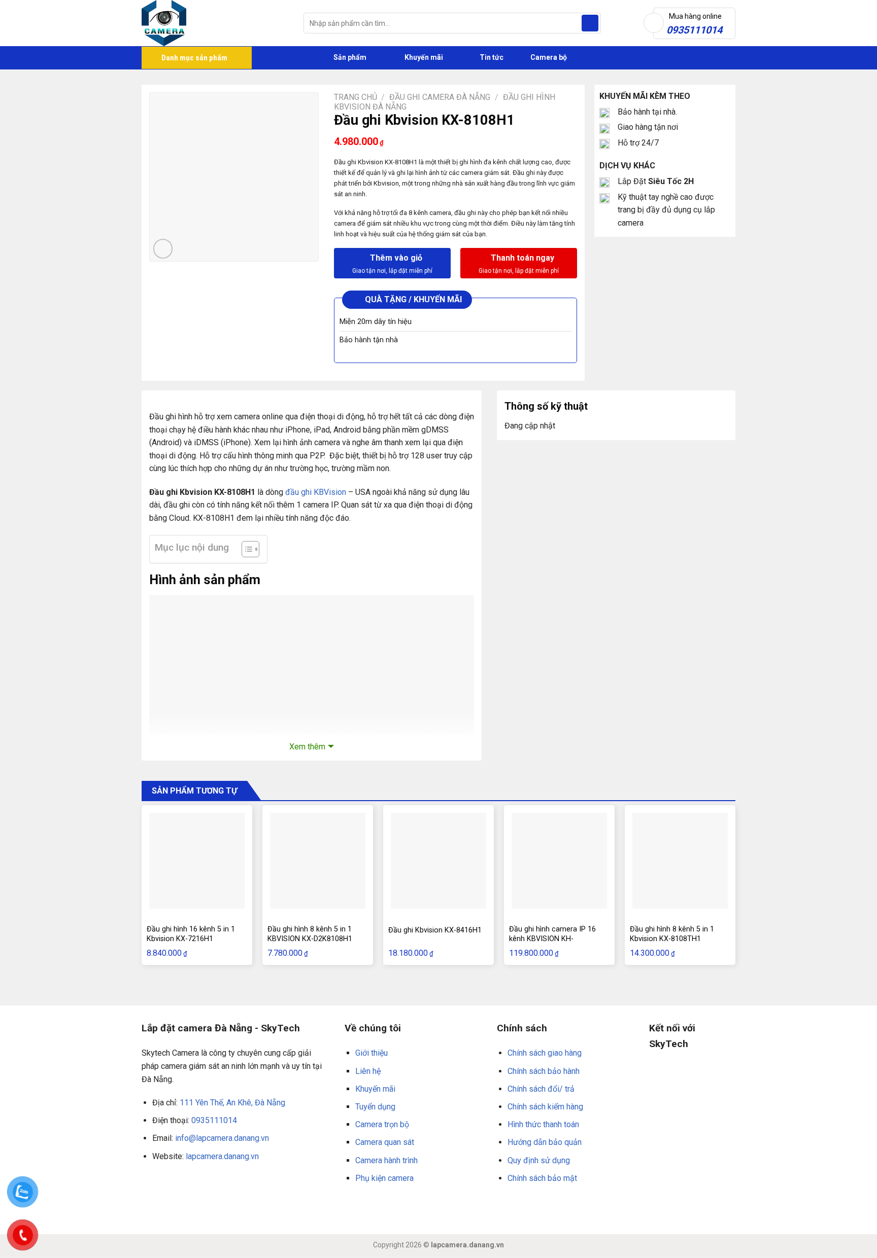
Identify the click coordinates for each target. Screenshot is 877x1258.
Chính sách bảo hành (544, 1071)
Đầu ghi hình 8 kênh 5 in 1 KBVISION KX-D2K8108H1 (309, 934)
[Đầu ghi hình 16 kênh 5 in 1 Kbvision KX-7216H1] (197, 860)
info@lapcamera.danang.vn (222, 1138)
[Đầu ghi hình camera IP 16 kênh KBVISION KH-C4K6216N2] (559, 860)
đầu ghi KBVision (315, 492)
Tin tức (491, 57)
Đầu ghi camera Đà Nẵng (439, 97)
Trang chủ (355, 97)
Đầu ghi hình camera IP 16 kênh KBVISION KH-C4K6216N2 (552, 938)
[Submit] (590, 23)
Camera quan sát (384, 1142)
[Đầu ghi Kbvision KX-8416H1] (438, 860)
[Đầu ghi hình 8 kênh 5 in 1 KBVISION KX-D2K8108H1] (317, 860)
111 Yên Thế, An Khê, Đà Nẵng (232, 1102)
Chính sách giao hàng (545, 1053)
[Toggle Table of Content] (245, 549)
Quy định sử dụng (539, 1160)
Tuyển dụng (375, 1106)
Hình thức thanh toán (543, 1124)
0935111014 (214, 1120)
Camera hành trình (386, 1160)
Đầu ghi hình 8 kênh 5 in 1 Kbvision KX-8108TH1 (672, 934)
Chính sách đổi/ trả (541, 1089)
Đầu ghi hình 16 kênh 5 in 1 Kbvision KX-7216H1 (191, 934)
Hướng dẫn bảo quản (545, 1142)
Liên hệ (368, 1071)
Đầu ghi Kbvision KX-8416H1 (435, 930)
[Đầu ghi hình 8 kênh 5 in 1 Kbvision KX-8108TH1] (680, 860)
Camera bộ (548, 57)
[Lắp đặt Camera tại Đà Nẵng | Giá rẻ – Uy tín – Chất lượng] (215, 23)
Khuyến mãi (423, 57)
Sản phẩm (349, 57)
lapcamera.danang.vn (222, 1156)
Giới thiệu (371, 1053)
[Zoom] (163, 249)
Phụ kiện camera (384, 1178)
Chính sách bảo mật (542, 1178)
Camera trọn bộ (382, 1124)
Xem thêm (307, 746)
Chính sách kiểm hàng (545, 1106)
